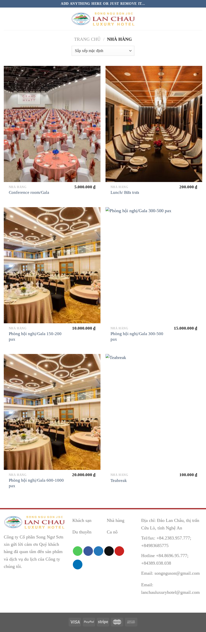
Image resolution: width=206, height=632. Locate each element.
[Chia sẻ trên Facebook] (88, 551)
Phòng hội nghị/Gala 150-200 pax (35, 336)
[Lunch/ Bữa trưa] (154, 124)
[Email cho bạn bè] (109, 551)
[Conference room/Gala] (52, 124)
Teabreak (119, 480)
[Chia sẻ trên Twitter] (98, 551)
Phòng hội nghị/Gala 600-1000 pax (36, 483)
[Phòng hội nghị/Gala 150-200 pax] (52, 265)
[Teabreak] (154, 412)
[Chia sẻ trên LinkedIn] (77, 564)
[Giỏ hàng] (199, 18)
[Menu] (7, 19)
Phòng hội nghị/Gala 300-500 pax (137, 336)
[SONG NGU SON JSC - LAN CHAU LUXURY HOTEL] (103, 19)
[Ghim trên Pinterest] (119, 551)
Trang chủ (87, 39)
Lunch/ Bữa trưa (125, 192)
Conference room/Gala (29, 192)
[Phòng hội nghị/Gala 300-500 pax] (154, 265)
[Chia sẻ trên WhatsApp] (77, 551)
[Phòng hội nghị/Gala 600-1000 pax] (52, 412)
